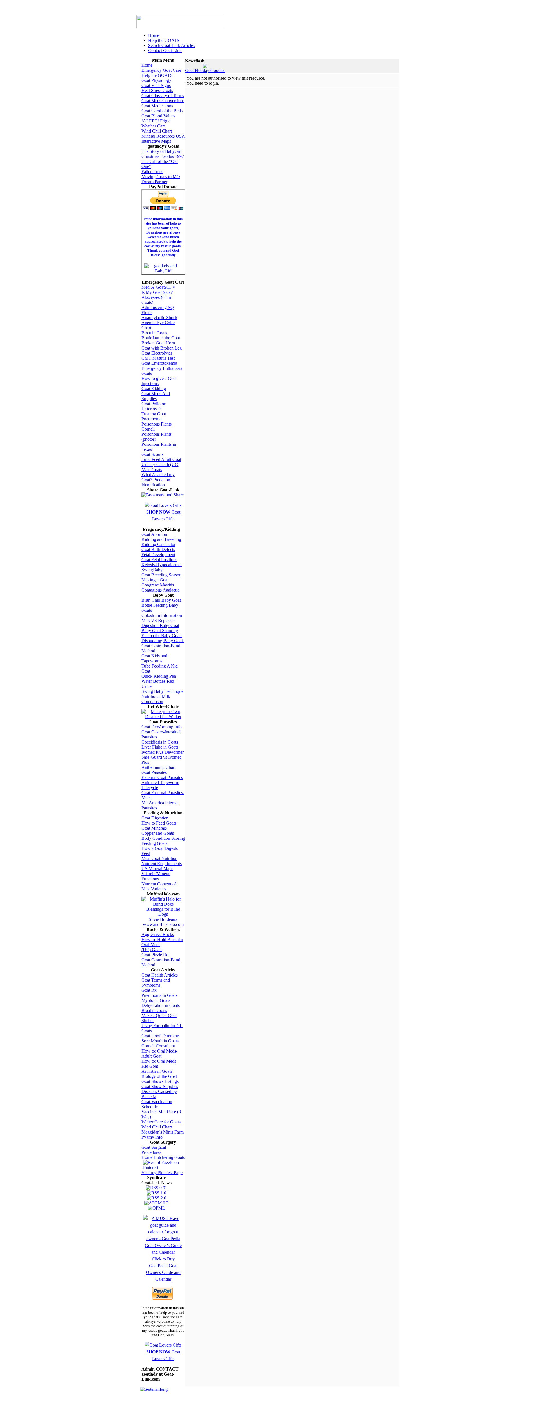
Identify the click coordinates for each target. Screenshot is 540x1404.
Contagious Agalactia (160, 590)
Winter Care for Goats (161, 1121)
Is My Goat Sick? (157, 292)
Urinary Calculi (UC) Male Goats (160, 467)
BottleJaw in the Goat (160, 337)
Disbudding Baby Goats (162, 640)
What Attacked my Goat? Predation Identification (158, 479)
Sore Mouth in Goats (160, 1040)
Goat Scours (152, 454)
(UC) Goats (151, 949)
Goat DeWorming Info (161, 726)
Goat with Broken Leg (161, 348)
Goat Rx (149, 990)
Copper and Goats (157, 833)
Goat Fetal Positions (159, 559)
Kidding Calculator (158, 544)
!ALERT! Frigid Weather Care (156, 123)
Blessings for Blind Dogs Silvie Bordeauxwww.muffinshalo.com (163, 917)
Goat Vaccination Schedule (156, 1104)
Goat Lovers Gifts (163, 515)
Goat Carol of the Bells (162, 110)
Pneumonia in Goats (159, 995)
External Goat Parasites (162, 777)
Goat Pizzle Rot (155, 954)
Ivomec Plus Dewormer (162, 752)
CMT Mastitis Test (158, 358)
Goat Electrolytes (156, 353)
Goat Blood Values (158, 115)
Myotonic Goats (155, 1000)
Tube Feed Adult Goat (161, 459)
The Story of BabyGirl (161, 151)
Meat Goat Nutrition (159, 858)
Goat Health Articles (159, 975)
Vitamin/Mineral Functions (155, 876)
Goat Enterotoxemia (159, 363)
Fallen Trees (152, 171)
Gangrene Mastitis (157, 585)
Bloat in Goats (154, 332)
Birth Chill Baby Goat (161, 600)
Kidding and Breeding (161, 539)
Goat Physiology (156, 80)
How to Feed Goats (158, 823)
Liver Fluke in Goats (159, 747)
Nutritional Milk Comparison (155, 699)
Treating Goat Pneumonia (153, 416)
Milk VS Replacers (158, 620)
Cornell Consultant (158, 1046)
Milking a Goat (154, 579)
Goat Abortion (154, 534)
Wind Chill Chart (156, 131)
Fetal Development (158, 554)
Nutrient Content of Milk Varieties (158, 886)
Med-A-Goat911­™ (158, 287)
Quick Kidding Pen (158, 676)
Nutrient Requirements (161, 863)
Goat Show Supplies (159, 1086)
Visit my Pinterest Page (162, 1172)
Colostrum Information (161, 615)
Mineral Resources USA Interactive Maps (163, 139)
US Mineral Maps (157, 868)
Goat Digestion (154, 818)
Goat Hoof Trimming (160, 1035)
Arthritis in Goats (156, 1071)
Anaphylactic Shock (159, 317)
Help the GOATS (163, 40)
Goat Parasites (154, 772)
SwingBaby (152, 569)
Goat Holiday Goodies (205, 70)
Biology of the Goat (159, 1076)
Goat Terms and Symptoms (155, 982)
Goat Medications (157, 105)
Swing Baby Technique (162, 691)
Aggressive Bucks (157, 934)
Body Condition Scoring (163, 838)
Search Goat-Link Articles (171, 45)
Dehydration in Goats (160, 1005)
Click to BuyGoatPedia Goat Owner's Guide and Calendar (163, 1269)
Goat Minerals (154, 828)
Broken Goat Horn (158, 343)
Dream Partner (154, 181)
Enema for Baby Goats (161, 635)
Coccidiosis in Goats (159, 742)
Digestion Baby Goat (160, 625)
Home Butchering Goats (163, 1157)
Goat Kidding (153, 388)
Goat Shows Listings (160, 1081)
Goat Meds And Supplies (155, 396)
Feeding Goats (154, 843)
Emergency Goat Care (161, 70)
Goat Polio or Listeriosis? (153, 406)
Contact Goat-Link (165, 50)
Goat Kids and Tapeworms (154, 658)
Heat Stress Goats (157, 90)
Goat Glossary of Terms (162, 95)
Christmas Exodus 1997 (162, 156)
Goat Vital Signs (156, 85)
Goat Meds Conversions (162, 100)
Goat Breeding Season (161, 574)
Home (153, 35)
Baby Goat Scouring (159, 630)
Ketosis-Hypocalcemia (161, 564)
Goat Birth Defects (158, 549)
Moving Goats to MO (160, 176)
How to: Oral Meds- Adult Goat (159, 1053)
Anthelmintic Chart (158, 767)
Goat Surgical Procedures (153, 1150)
